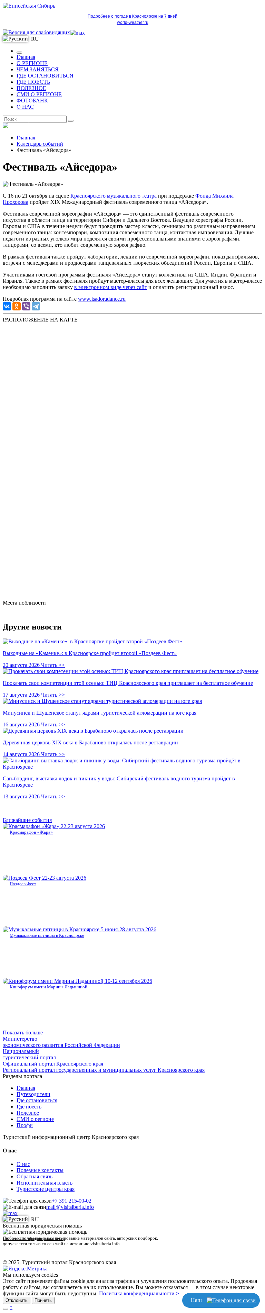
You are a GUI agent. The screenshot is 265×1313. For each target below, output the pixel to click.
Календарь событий (40, 144)
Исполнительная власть (44, 1183)
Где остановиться (37, 1100)
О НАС (25, 107)
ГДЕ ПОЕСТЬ (33, 82)
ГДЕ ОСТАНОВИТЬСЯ (45, 76)
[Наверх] (5, 1309)
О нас (23, 1164)
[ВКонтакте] (7, 306)
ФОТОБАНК (32, 100)
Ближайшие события (27, 820)
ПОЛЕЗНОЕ (31, 88)
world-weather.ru (132, 22)
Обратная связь (34, 1176)
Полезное (28, 1113)
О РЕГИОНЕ (32, 63)
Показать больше (23, 1032)
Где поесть (29, 1107)
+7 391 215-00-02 (71, 1201)
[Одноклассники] (16, 306)
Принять (43, 1300)
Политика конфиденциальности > (139, 1293)
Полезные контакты (40, 1170)
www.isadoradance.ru (102, 299)
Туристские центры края (46, 1189)
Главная (26, 57)
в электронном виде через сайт (110, 287)
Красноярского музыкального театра (113, 196)
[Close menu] (19, 53)
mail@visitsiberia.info (70, 1207)
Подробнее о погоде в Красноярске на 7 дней (132, 16)
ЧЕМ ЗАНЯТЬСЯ (38, 69)
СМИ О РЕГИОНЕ (39, 94)
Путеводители (33, 1094)
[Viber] (26, 306)
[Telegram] (36, 306)
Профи (25, 1125)
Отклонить (17, 1300)
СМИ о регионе (35, 1119)
